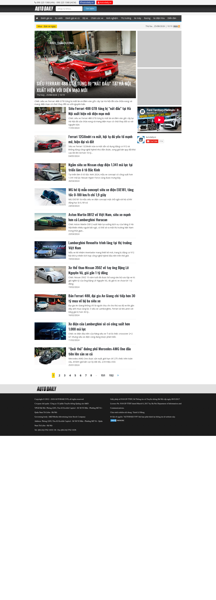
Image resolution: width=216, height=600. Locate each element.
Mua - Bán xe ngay (47, 26)
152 (111, 375)
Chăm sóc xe (97, 18)
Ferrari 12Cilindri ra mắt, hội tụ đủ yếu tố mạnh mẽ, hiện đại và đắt (100, 139)
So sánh (59, 18)
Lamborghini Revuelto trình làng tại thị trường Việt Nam (100, 245)
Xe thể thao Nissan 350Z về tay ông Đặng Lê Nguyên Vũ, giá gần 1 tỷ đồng (98, 270)
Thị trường (126, 18)
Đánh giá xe (46, 18)
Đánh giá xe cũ (73, 18)
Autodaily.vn (88, 2)
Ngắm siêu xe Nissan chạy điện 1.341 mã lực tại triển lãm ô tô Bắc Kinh (100, 167)
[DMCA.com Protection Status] (117, 420)
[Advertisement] (88, 456)
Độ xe (85, 18)
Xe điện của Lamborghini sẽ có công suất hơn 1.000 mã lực (99, 326)
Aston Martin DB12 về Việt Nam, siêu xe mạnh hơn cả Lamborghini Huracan (99, 217)
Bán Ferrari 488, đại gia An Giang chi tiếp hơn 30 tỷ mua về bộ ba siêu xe (101, 298)
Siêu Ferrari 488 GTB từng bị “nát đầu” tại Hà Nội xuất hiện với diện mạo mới (99, 111)
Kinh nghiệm (112, 18)
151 (103, 375)
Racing (147, 18)
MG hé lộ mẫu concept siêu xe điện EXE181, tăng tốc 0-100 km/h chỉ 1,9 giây (101, 192)
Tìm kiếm (90, 8)
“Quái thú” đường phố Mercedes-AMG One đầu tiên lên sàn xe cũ (99, 351)
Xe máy (137, 18)
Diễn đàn (172, 18)
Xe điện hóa (159, 18)
